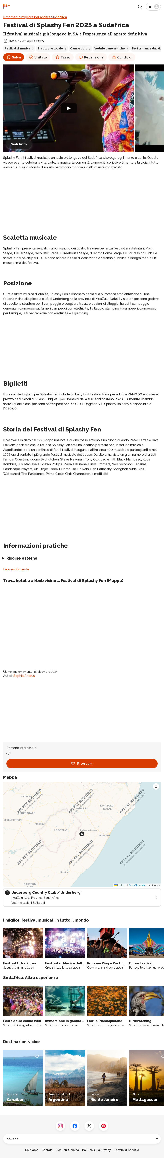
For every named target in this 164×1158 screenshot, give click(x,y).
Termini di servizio (126, 1150)
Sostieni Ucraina (67, 1150)
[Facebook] (75, 1126)
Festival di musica (17, 48)
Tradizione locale (50, 48)
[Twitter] (89, 1126)
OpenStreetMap (137, 885)
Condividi (124, 57)
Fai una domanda (16, 569)
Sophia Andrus (24, 676)
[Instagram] (60, 1126)
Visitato (40, 57)
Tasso (65, 57)
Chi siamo (31, 1150)
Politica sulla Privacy (96, 1150)
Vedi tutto (19, 144)
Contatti (47, 1150)
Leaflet (121, 885)
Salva (16, 57)
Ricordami (85, 763)
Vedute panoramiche (109, 48)
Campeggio (78, 48)
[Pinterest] (103, 1126)
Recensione (94, 57)
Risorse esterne (21, 558)
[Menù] (153, 7)
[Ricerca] (140, 7)
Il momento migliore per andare (35, 17)
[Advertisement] (82, 201)
